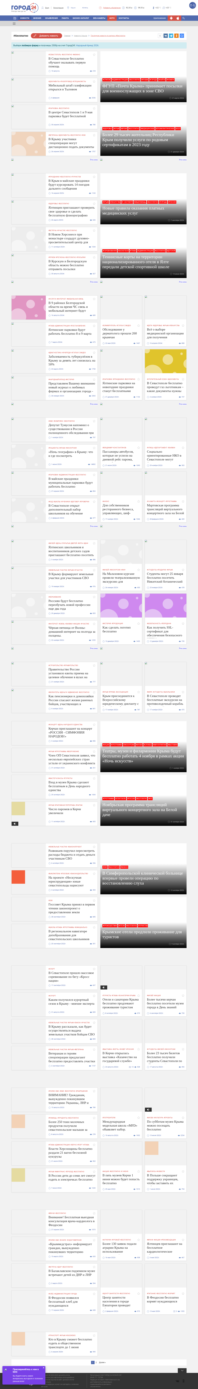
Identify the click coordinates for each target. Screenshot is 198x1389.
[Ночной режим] (194, 5)
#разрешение (82, 1091)
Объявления (51, 18)
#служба (148, 745)
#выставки (172, 745)
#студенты (152, 570)
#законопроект (75, 847)
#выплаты (151, 1171)
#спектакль (120, 799)
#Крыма (144, 80)
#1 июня (124, 1171)
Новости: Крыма (80, 36)
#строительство (55, 665)
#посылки (81, 257)
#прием (51, 257)
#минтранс (60, 1172)
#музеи (139, 745)
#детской (171, 251)
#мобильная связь (75, 299)
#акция (106, 745)
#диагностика (55, 353)
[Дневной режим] (191, 5)
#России (172, 202)
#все (150, 799)
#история (69, 379)
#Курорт (52, 996)
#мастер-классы (55, 778)
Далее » (102, 1362)
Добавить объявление (112, 8)
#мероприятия (159, 745)
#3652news (70, 1335)
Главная (67, 36)
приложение (159, 18)
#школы (56, 502)
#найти (162, 80)
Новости (24, 18)
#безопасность (154, 623)
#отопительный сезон (157, 379)
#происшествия (110, 926)
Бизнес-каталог (81, 18)
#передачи (166, 623)
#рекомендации (168, 1240)
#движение (73, 692)
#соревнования (110, 251)
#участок (78, 570)
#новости (160, 1171)
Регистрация (58, 8)
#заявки (171, 448)
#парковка (53, 108)
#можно (76, 55)
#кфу (123, 570)
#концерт (160, 501)
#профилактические (165, 129)
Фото (112, 18)
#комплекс (58, 421)
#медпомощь (140, 202)
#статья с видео (124, 325)
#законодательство (79, 874)
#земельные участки (57, 570)
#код (50, 502)
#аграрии (107, 1240)
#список (106, 80)
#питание (151, 1293)
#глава (133, 251)
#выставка (107, 1049)
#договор (75, 502)
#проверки (84, 502)
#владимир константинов (114, 448)
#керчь (116, 1049)
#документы (54, 81)
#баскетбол (123, 251)
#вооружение (73, 751)
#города (153, 80)
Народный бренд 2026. (87, 45)
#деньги (63, 692)
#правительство (71, 665)
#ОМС (50, 421)
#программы (60, 751)
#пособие (65, 874)
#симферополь (109, 325)
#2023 (178, 129)
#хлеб (51, 1294)
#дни (86, 543)
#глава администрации (59, 326)
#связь (62, 624)
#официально (81, 927)
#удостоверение (74, 1240)
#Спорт (51, 969)
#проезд (69, 1172)
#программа (171, 501)
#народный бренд (56, 379)
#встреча (52, 230)
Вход (47, 8)
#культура (158, 1118)
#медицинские (147, 129)
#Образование (54, 597)
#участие (61, 230)
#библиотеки (54, 874)
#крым (116, 129)
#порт (80, 1145)
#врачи (51, 1213)
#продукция (117, 623)
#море (149, 692)
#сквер (122, 1049)
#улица (150, 448)
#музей (51, 543)
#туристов (76, 177)
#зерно (73, 1145)
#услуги (52, 299)
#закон (77, 1023)
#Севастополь (54, 55)
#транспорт (53, 1335)
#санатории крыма (127, 995)
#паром (79, 805)
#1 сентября (127, 202)
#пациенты (53, 448)
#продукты (62, 1118)
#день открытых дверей (66, 543)
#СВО (83, 135)
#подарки (161, 570)
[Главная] (14, 18)
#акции (76, 624)
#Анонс (106, 501)
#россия (131, 799)
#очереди (66, 353)
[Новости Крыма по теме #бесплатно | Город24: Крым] (182, 36)
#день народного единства (70, 725)
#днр (59, 1267)
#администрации (120, 80)
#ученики (65, 502)
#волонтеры (53, 692)
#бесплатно (67, 55)
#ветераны (53, 135)
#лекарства (115, 202)
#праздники (54, 177)
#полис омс (53, 1091)
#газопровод (66, 81)
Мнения (37, 18)
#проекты (168, 1118)
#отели (122, 926)
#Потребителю (109, 1118)
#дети (149, 325)
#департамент (160, 448)
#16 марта (151, 501)
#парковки (107, 379)
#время (124, 129)
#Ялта (80, 543)
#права (112, 692)
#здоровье (107, 129)
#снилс (63, 1240)
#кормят (171, 1293)
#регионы (60, 257)
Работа (65, 18)
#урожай (116, 1240)
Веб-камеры (99, 18)
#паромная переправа (65, 805)
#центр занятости (111, 1293)
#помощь (52, 1118)
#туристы (68, 778)
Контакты (124, 18)
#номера (170, 80)
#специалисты (79, 81)
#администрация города (65, 1294)
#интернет (61, 299)
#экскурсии (71, 448)
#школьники (169, 692)
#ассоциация (122, 692)
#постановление (77, 326)
